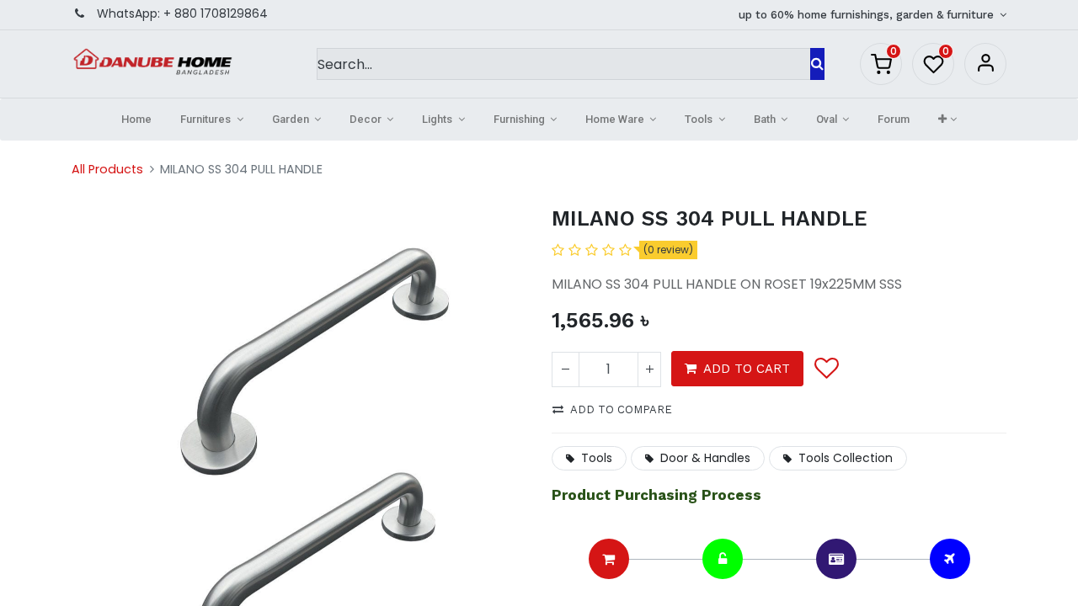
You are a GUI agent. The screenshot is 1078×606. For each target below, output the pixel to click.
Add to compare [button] (621, 409)
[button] (947, 119)
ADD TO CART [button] (746, 368)
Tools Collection (845, 457)
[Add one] (649, 369)
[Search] (817, 64)
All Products (107, 169)
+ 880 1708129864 (215, 13)
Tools (596, 457)
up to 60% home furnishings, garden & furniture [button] (868, 14)
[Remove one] (565, 369)
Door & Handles (705, 457)
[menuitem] (136, 119)
